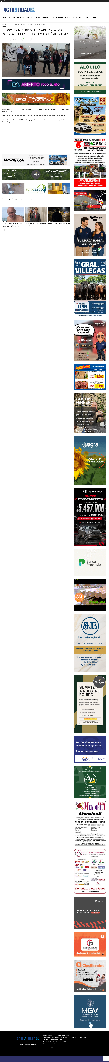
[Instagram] (103, 1)
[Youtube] (107, 1)
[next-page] (5, 230)
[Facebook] (101, 1)
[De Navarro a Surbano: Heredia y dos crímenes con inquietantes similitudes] (59, 214)
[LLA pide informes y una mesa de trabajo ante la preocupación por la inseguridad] (36, 214)
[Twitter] (105, 1)
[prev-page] (3, 230)
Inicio (3, 24)
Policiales (7, 24)
